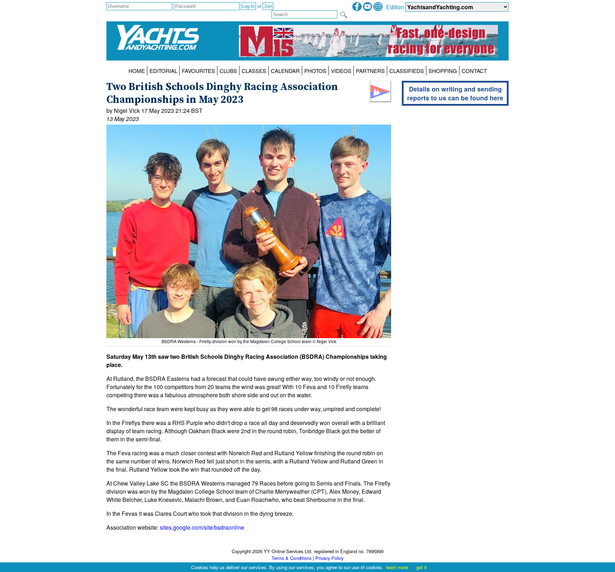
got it (421, 567)
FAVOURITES (198, 70)
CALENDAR (285, 70)
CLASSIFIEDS (406, 70)
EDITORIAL (163, 70)
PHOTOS (315, 70)
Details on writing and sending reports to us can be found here (455, 93)
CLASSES (254, 70)
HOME (136, 70)
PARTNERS (370, 70)
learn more (397, 567)
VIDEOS (341, 70)
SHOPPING (443, 70)
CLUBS (228, 70)
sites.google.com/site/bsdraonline (202, 527)
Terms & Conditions (291, 558)
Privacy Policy (329, 558)
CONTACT (474, 70)
